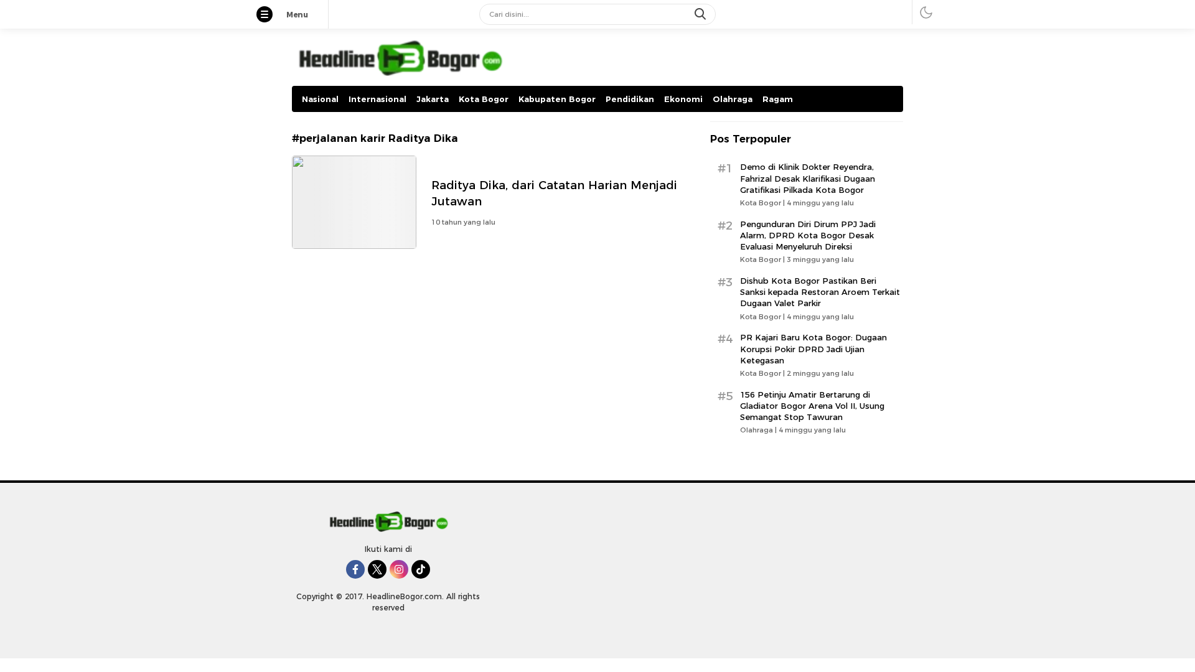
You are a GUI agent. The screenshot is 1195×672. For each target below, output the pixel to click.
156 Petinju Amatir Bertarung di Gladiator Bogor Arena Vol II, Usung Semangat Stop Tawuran (812, 406)
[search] (701, 14)
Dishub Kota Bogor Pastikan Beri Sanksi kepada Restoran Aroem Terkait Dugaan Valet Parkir (820, 292)
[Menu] (271, 16)
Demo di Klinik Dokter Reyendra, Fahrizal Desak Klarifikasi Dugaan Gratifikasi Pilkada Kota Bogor (807, 178)
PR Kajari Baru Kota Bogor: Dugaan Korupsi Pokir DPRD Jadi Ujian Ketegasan (813, 348)
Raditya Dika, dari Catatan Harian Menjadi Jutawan (554, 193)
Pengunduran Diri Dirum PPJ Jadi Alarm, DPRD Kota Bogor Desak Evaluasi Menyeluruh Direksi (808, 235)
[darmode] (926, 12)
